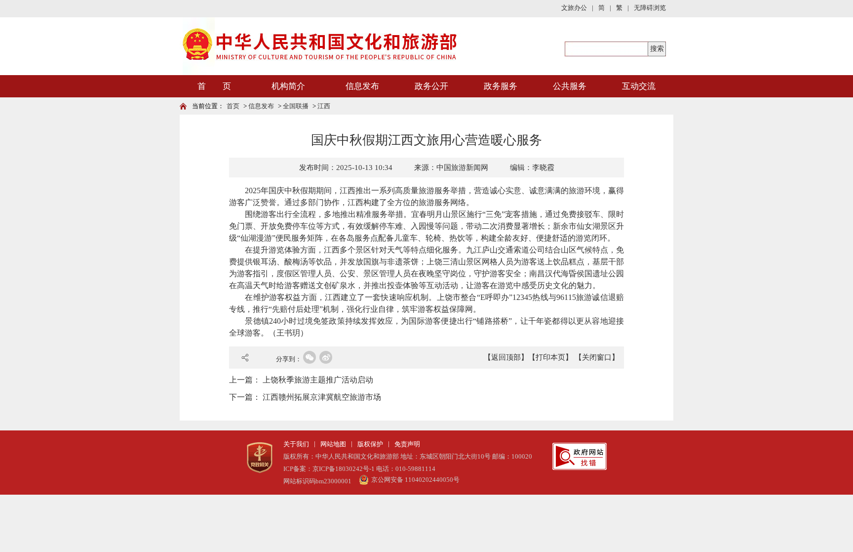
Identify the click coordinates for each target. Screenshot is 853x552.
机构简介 (288, 86)
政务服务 (500, 86)
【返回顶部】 (506, 357)
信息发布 (362, 86)
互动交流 (639, 86)
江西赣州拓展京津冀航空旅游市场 (322, 397)
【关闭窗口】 (597, 357)
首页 (233, 106)
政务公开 (431, 86)
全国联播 (296, 106)
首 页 (214, 86)
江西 (323, 106)
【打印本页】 (550, 357)
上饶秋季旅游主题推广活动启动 (318, 380)
